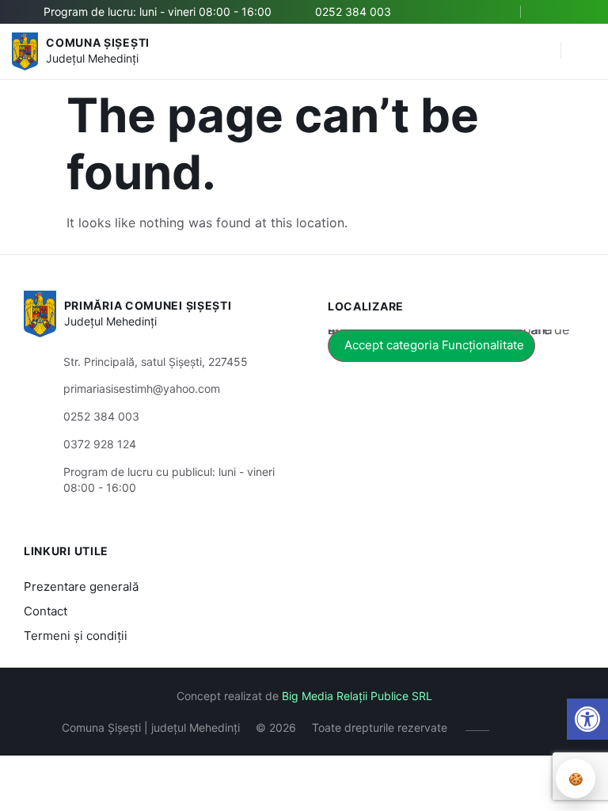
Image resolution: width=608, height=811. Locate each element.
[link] (587, 719)
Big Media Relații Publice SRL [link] (357, 695)
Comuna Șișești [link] (98, 42)
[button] (541, 51)
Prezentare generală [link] (81, 586)
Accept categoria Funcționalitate (434, 344)
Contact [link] (45, 611)
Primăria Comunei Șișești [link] (148, 305)
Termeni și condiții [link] (75, 635)
